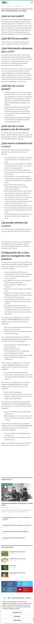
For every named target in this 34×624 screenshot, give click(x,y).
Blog (9, 598)
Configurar (17, 620)
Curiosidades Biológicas (18, 598)
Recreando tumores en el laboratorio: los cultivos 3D (17, 525)
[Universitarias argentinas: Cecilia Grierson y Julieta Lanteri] (17, 492)
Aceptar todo (17, 612)
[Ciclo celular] (4, 567)
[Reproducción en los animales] (4, 553)
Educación (28, 598)
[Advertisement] (17, 236)
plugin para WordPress (24, 443)
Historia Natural (6, 484)
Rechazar (17, 616)
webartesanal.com (22, 445)
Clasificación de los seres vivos (17, 558)
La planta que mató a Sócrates (17, 572)
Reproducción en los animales (17, 551)
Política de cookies (14, 608)
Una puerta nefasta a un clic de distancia (14, 537)
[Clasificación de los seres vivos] (4, 560)
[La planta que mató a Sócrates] (4, 574)
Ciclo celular (12, 565)
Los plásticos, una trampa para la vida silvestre (15, 531)
